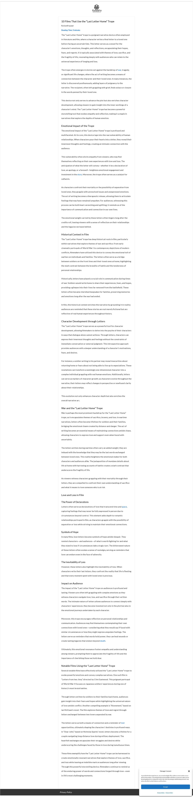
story (79, 174)
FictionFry (96, 9)
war (119, 70)
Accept (165, 787)
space (124, 506)
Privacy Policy (161, 792)
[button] (189, 771)
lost (123, 723)
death (102, 641)
